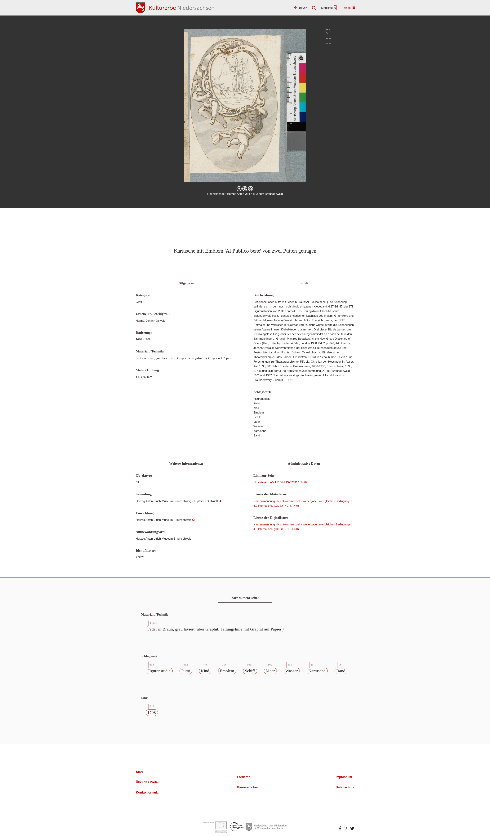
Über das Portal (147, 782)
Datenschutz (345, 787)
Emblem (227, 670)
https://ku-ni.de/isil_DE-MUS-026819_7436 (280, 482)
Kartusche (317, 670)
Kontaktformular (148, 792)
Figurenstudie (159, 670)
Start (139, 771)
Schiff (250, 670)
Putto (185, 670)
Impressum (344, 777)
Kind (205, 670)
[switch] (328, 32)
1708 (151, 712)
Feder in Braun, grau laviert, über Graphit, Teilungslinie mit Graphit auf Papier (214, 629)
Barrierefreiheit (248, 787)
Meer (270, 670)
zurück (303, 7)
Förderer (243, 777)
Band (340, 670)
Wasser (291, 670)
